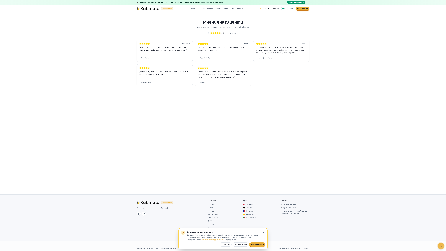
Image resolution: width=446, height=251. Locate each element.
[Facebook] (139, 214)
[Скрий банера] (308, 2)
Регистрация (302, 8)
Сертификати (213, 217)
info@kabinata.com (288, 208)
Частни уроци (213, 214)
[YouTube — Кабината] (278, 8)
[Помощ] (441, 246)
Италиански (249, 217)
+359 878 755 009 (288, 204)
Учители (210, 8)
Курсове (201, 8)
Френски (248, 211)
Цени (226, 8)
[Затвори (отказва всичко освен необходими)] (263, 232)
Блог (232, 8)
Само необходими (240, 244)
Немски (247, 208)
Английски (248, 204)
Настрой (227, 244)
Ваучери (218, 8)
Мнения (211, 224)
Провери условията (295, 2)
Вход (292, 8)
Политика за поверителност (212, 240)
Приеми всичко (257, 244)
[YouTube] (144, 214)
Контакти (239, 8)
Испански (248, 214)
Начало (193, 8)
